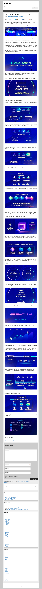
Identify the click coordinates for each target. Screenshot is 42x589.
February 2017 (7, 530)
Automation (6, 553)
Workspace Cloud (7, 578)
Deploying (6, 557)
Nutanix (6, 569)
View (5, 575)
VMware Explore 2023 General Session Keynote (12, 496)
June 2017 (6, 527)
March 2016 (6, 535)
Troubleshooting (7, 573)
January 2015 (7, 542)
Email (6, 468)
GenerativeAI (22, 439)
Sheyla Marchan (7, 506)
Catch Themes (24, 586)
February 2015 (7, 540)
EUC (19, 439)
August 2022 (7, 518)
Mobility (6, 567)
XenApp (6, 579)
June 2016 (6, 533)
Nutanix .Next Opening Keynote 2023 (10, 497)
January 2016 (7, 536)
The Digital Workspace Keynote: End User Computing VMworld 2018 (17, 509)
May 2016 (6, 534)
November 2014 (7, 543)
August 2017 (7, 526)
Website (6, 472)
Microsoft (6, 566)
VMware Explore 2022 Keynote (14, 504)
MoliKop (7, 3)
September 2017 (7, 525)
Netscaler (6, 568)
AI (17, 439)
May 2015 (6, 539)
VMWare (12, 439)
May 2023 (6, 515)
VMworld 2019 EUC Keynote (15, 506)
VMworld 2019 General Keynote (15, 507)
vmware (30, 439)
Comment (7, 450)
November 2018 (7, 522)
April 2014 (6, 546)
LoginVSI (6, 564)
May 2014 (6, 545)
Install (6, 562)
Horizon (25, 439)
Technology (6, 572)
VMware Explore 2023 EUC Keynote (10, 495)
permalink (12, 440)
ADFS (6, 551)
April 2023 (6, 517)
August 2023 (7, 514)
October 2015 (7, 537)
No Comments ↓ (21, 16)
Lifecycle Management (8, 563)
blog (18, 212)
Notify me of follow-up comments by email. (12, 476)
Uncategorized (7, 574)
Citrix (5, 555)
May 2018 (6, 524)
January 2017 (7, 531)
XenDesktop (7, 580)
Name (6, 464)
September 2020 (7, 519)
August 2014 (7, 544)
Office (6, 570)
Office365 (6, 571)
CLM (5, 556)
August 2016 (7, 532)
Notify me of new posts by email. (10, 477)
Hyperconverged (7, 561)
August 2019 (7, 520)
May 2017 (6, 528)
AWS (5, 554)
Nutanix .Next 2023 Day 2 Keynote (10, 498)
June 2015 (6, 538)
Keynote (28, 439)
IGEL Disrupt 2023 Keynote (9, 499)
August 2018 (7, 523)
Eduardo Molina (15, 16)
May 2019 (6, 521)
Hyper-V (6, 560)
